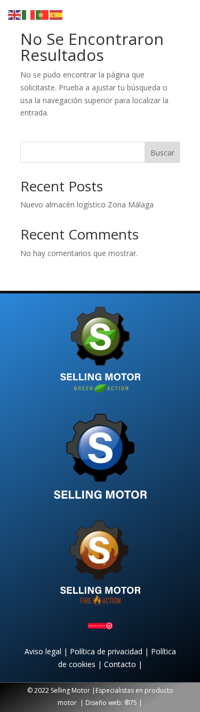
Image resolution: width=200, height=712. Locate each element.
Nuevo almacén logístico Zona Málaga (87, 204)
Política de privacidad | (110, 651)
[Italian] (29, 14)
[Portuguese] (43, 14)
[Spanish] (56, 14)
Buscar (162, 153)
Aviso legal (44, 651)
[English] (15, 14)
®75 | (133, 702)
